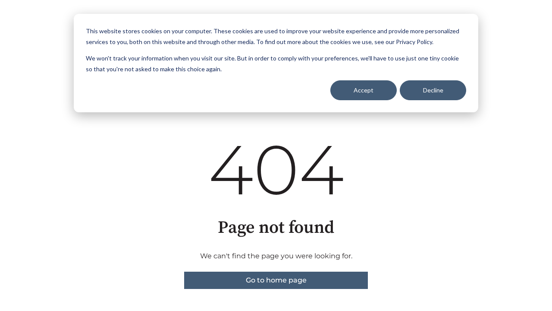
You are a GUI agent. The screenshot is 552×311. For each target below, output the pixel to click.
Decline (433, 90)
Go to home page (276, 280)
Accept (363, 90)
